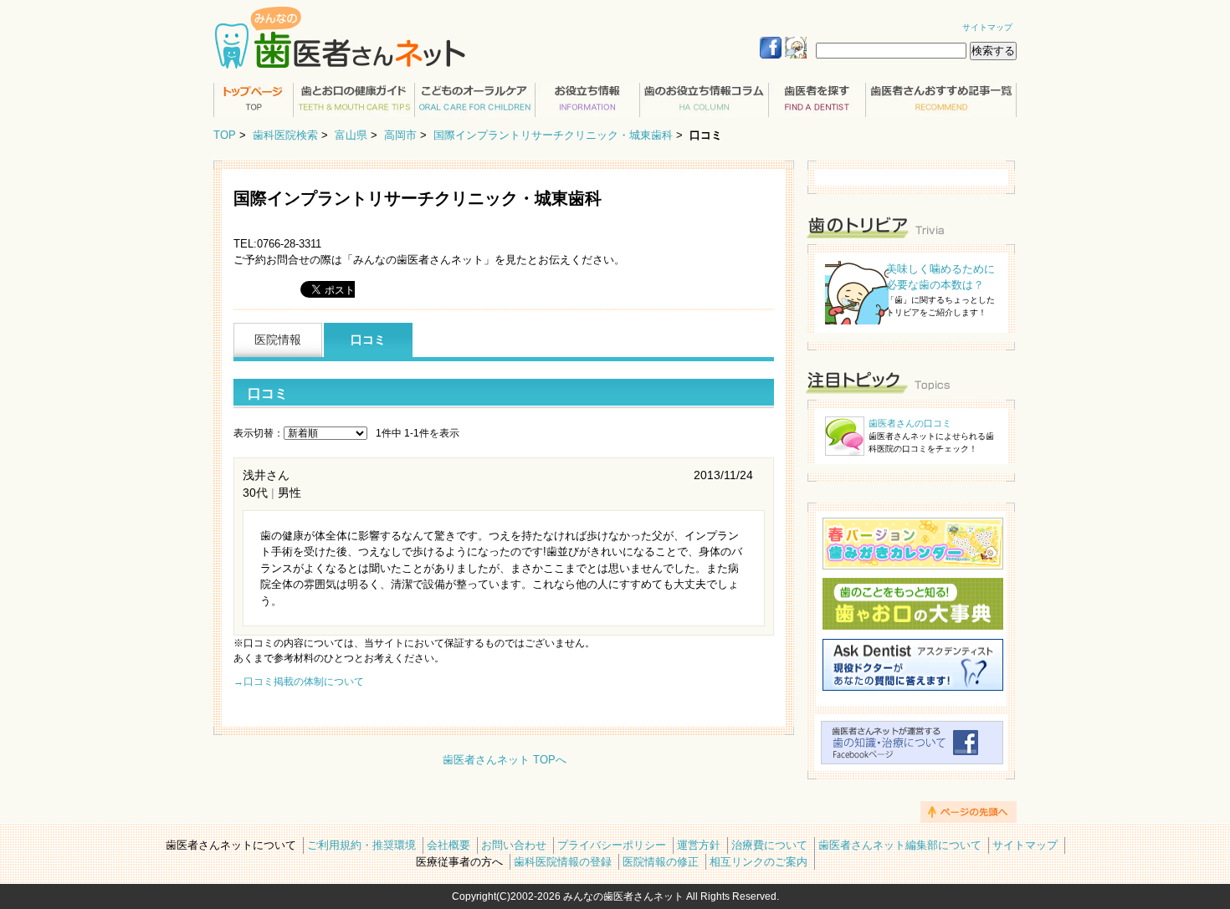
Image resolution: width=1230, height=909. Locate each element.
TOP (224, 135)
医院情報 (277, 339)
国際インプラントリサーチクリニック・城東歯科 (553, 135)
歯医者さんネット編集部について (899, 845)
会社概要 (448, 845)
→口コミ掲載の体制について (298, 681)
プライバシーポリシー (611, 845)
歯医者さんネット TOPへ (504, 759)
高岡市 (400, 135)
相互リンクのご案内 (758, 861)
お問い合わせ (513, 845)
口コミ (368, 339)
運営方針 (698, 845)
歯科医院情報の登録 (563, 861)
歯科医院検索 (285, 135)
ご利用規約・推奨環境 (361, 845)
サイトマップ (987, 27)
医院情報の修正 (661, 861)
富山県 (351, 135)
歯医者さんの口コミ (910, 423)
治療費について (769, 845)
